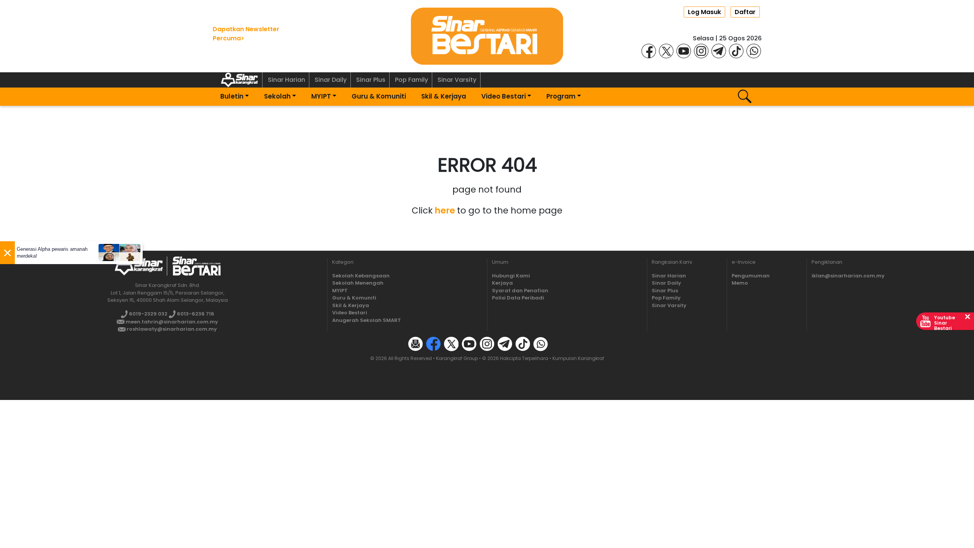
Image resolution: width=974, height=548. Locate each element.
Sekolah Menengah (358, 283)
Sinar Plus (370, 79)
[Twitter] (451, 343)
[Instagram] (701, 50)
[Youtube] (683, 50)
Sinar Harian (286, 79)
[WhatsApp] (753, 50)
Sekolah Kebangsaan (361, 275)
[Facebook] (648, 50)
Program (561, 96)
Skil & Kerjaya (443, 96)
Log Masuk (704, 12)
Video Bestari (503, 96)
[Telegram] (718, 50)
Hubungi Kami (511, 275)
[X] (666, 50)
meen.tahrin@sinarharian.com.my (171, 321)
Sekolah (277, 96)
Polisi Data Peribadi (518, 297)
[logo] (139, 265)
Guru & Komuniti (379, 96)
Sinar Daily (331, 79)
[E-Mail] (415, 343)
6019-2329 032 (147, 313)
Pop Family (411, 79)
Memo (740, 283)
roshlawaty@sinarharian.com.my (171, 329)
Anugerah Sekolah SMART (366, 320)
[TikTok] (736, 50)
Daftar (745, 12)
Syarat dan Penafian (520, 290)
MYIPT (321, 96)
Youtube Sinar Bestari (944, 322)
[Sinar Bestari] (487, 35)
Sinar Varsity (457, 79)
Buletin (232, 96)
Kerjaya (502, 283)
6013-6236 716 (195, 313)
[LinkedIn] (558, 343)
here (445, 210)
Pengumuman (751, 275)
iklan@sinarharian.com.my (848, 275)
